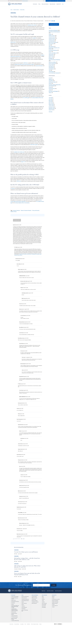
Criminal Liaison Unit (14, 615)
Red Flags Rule (51, 66)
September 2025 (51, 108)
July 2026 (50, 97)
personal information (39, 65)
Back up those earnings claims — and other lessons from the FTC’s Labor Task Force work (27, 558)
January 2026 (51, 105)
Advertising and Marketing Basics (54, 31)
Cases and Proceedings (14, 596)
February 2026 (51, 104)
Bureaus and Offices (55, 600)
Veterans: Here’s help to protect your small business (26, 552)
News (43, 596)
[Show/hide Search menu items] (62, 4)
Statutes (12, 604)
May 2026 (50, 100)
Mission (53, 596)
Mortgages (50, 58)
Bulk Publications (34, 603)
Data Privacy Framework (53, 42)
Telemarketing (51, 71)
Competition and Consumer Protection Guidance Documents (14, 609)
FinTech (50, 51)
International (23, 608)
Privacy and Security (35, 210)
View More (50, 111)
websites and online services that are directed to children (24, 64)
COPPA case (19, 181)
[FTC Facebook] (54, 624)
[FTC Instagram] (56, 624)
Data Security (51, 43)
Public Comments (24, 603)
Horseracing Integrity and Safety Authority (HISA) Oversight (15, 606)
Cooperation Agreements (25, 599)
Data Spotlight (44, 604)
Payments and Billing (52, 62)
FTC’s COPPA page (26, 97)
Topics (43, 600)
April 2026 (50, 101)
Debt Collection (51, 46)
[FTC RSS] (61, 624)
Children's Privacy (13, 211)
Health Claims (51, 54)
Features (43, 599)
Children (50, 34)
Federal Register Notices (25, 600)
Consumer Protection (16, 210)
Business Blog (22, 9)
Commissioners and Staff (56, 599)
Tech (49, 70)
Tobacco (50, 92)
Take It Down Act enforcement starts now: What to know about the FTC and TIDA (27, 566)
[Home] (15, 5)
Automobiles (51, 80)
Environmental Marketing (53, 50)
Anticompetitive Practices (15, 601)
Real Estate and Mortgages (53, 91)
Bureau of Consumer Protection (26, 210)
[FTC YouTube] (60, 624)
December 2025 (51, 107)
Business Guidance (16, 9)
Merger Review (13, 600)
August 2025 (51, 109)
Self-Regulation (51, 67)
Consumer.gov (34, 599)
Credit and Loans (51, 39)
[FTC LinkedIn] (58, 624)
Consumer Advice (34, 596)
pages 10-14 (23, 161)
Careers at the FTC (55, 605)
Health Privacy (51, 55)
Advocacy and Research (25, 596)
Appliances (50, 79)
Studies (23, 604)
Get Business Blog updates (54, 24)
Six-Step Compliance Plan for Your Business (22, 202)
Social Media (44, 607)
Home (11, 9)
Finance (50, 83)
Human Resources (52, 88)
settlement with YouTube (32, 25)
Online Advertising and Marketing (54, 59)
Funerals (50, 87)
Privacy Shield (51, 64)
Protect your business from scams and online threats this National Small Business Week (27, 574)
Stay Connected (44, 603)
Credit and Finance (52, 38)
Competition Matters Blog (15, 620)
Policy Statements (24, 607)
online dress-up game (34, 144)
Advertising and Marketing (53, 30)
